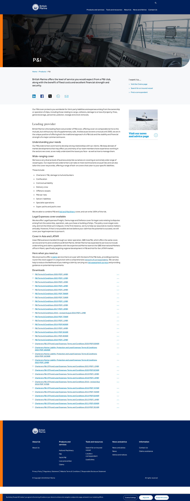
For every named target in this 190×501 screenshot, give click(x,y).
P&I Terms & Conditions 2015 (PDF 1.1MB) (51, 321)
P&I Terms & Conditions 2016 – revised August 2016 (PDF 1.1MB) (60, 313)
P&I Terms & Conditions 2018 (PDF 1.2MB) (51, 305)
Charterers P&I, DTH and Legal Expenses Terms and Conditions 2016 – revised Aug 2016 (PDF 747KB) (67, 383)
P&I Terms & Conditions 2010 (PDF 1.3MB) (51, 340)
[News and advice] (143, 123)
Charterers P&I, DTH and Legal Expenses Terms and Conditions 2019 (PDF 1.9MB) (67, 374)
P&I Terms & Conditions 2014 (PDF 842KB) (51, 324)
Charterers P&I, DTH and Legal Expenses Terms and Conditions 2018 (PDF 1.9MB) (67, 378)
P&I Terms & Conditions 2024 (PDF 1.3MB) (51, 282)
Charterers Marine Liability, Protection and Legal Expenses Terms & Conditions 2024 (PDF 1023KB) (66, 355)
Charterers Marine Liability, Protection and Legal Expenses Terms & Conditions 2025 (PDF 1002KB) (66, 348)
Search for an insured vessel (142, 88)
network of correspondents (96, 260)
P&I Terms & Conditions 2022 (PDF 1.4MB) (51, 290)
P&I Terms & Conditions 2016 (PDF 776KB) (51, 317)
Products (43, 72)
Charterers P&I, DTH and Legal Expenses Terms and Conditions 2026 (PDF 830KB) (67, 344)
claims (54, 257)
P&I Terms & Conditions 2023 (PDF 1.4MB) (51, 286)
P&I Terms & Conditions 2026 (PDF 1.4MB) (51, 274)
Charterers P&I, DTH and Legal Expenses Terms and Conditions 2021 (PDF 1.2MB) (67, 366)
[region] (95, 497)
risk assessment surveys (98, 262)
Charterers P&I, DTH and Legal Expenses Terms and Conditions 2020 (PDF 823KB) (67, 370)
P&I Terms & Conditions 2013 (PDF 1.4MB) (51, 328)
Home (34, 72)
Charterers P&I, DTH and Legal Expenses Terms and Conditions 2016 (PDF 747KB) (67, 388)
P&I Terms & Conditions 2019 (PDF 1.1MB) (51, 301)
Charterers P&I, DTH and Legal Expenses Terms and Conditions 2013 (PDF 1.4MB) (67, 400)
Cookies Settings (130, 497)
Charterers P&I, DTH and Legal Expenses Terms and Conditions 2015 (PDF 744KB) (67, 392)
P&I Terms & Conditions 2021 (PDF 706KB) (51, 294)
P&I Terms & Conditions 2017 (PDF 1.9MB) (51, 309)
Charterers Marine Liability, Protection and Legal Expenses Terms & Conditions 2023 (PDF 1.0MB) (66, 361)
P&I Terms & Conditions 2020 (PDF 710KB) (51, 297)
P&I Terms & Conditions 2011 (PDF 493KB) (51, 336)
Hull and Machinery (67, 211)
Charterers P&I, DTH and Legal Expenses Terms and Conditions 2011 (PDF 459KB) (67, 403)
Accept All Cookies (162, 497)
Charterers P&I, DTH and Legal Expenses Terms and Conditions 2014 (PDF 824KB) (67, 396)
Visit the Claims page (139, 84)
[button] (118, 275)
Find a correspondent (139, 92)
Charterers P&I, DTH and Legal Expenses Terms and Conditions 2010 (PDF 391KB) (67, 407)
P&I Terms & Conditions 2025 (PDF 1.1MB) (51, 278)
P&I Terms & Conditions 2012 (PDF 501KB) (51, 332)
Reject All (146, 497)
